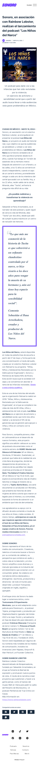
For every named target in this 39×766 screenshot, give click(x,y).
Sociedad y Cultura (9, 42)
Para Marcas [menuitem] (14, 753)
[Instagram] (12, 731)
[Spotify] (27, 738)
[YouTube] (20, 738)
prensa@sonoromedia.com (14, 535)
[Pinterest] (22, 712)
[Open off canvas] (34, 5)
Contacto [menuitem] (25, 750)
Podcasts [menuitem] (13, 746)
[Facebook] (5, 712)
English (29, 5)
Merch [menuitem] (27, 753)
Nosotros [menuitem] (26, 746)
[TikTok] (20, 731)
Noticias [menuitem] (13, 750)
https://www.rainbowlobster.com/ (16, 700)
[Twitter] (14, 712)
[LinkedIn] (31, 712)
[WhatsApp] (5, 717)
